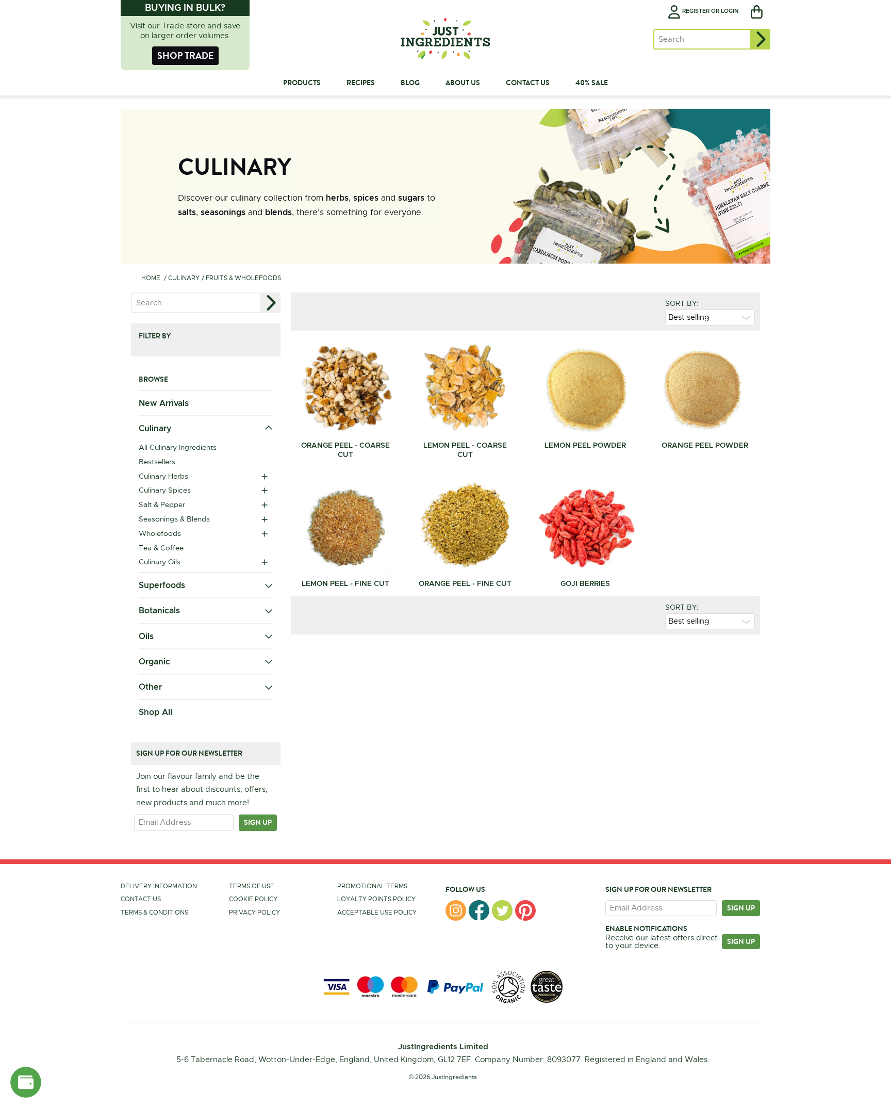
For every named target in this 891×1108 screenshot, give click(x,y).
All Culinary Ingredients (178, 447)
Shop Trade (185, 55)
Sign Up (741, 941)
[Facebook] (479, 910)
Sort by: (682, 303)
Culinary (184, 278)
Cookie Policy (253, 899)
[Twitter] (502, 910)
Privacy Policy (254, 912)
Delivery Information (159, 886)
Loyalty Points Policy (376, 899)
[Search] (760, 39)
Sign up (258, 822)
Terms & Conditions (154, 912)
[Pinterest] (525, 910)
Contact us (141, 899)
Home (150, 278)
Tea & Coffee (161, 547)
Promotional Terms (372, 886)
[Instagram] (456, 910)
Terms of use (251, 886)
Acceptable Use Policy (377, 912)
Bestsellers (157, 461)
